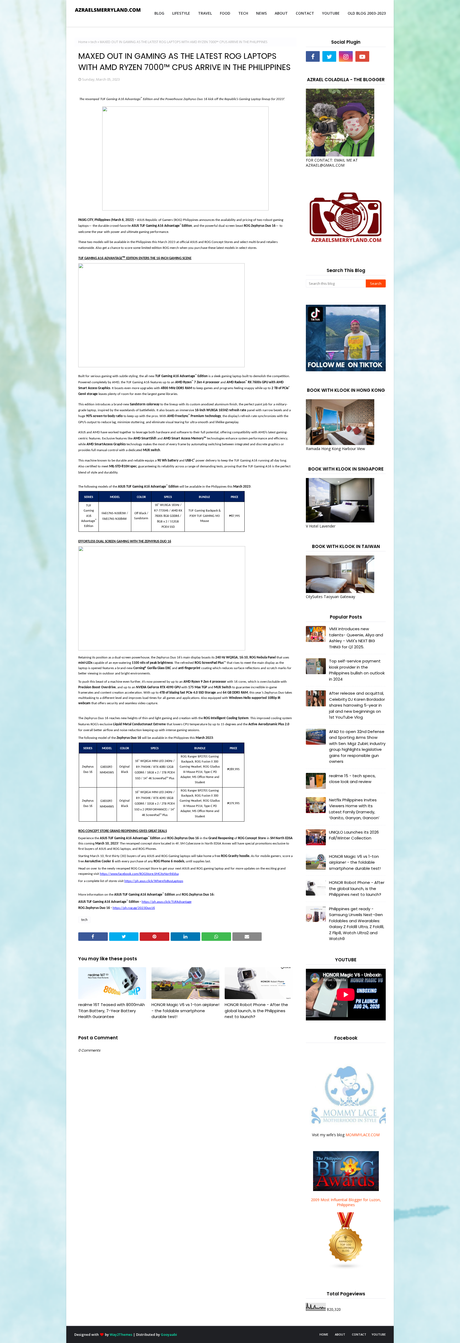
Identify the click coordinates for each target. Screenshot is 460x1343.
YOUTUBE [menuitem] (331, 13)
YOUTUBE (379, 1334)
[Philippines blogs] (346, 1268)
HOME (323, 1334)
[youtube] (362, 56)
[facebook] (313, 56)
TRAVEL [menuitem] (205, 13)
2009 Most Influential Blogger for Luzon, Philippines (346, 1202)
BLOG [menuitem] (159, 13)
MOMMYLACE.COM (363, 1134)
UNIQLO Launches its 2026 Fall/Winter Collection (354, 835)
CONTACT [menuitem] (305, 13)
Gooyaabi (169, 1334)
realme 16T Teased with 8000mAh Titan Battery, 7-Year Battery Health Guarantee (111, 1010)
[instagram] (346, 56)
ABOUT (340, 1334)
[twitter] (329, 56)
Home (83, 42)
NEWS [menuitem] (261, 13)
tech (94, 42)
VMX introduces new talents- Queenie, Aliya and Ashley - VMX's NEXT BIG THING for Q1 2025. (356, 638)
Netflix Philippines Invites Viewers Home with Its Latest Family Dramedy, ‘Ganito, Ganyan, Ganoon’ (354, 809)
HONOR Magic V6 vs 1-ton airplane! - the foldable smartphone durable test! (185, 1010)
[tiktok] (379, 56)
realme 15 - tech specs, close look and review (352, 779)
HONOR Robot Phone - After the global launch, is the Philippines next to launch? (256, 1010)
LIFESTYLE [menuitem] (181, 13)
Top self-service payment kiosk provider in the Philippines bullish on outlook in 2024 (357, 670)
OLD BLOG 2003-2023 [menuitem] (367, 13)
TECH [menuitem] (243, 13)
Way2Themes (121, 1334)
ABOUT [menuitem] (281, 13)
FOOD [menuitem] (225, 13)
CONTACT (359, 1334)
